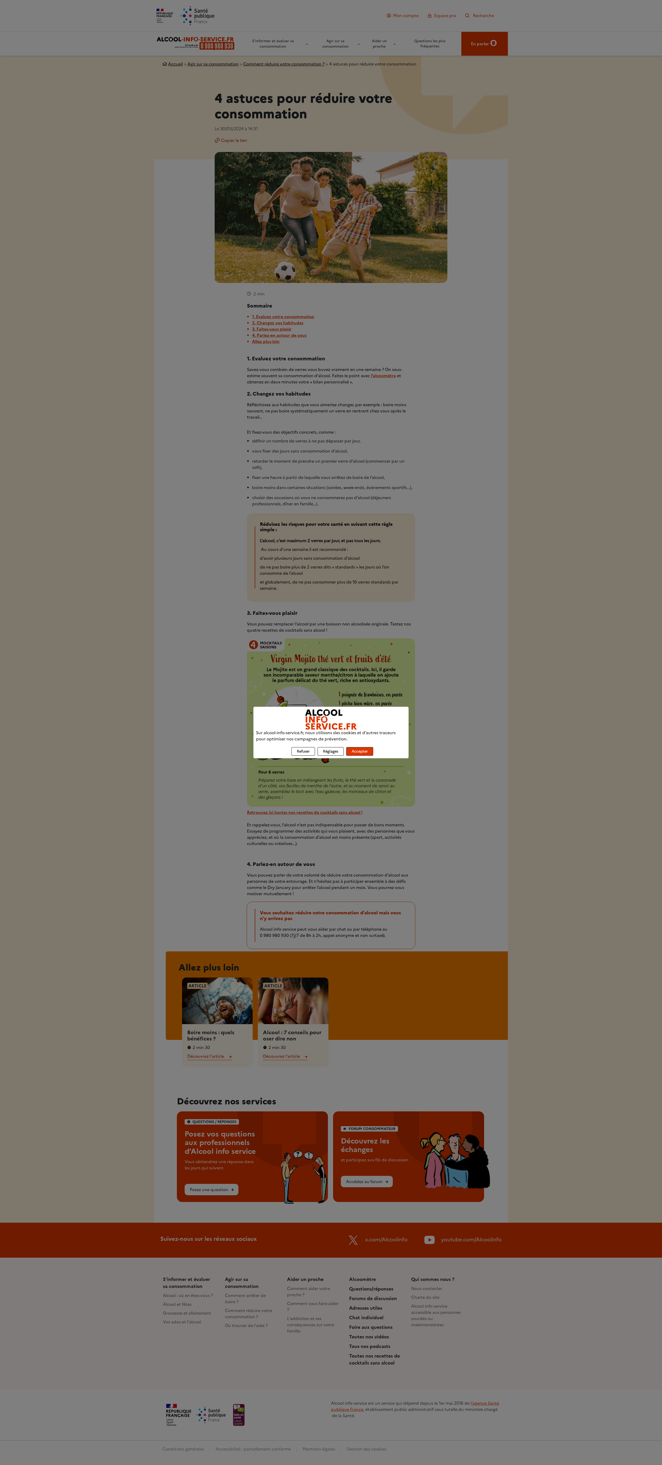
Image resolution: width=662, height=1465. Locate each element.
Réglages (330, 751)
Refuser (303, 751)
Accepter (360, 751)
